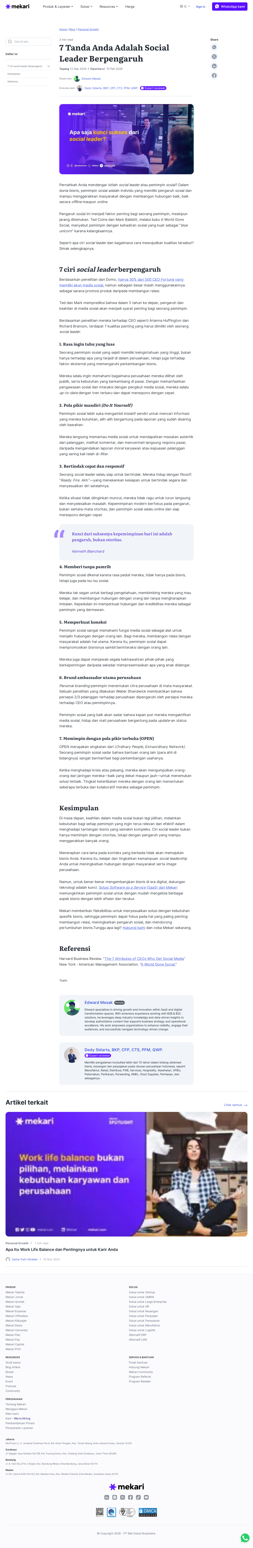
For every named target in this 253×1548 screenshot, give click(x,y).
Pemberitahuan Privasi (20, 1423)
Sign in (200, 6)
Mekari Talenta (15, 1292)
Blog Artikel (13, 1367)
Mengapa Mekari (16, 1409)
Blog (72, 29)
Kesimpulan (14, 73)
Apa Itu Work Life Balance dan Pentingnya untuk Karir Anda (62, 1249)
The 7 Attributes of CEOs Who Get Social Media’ (144, 959)
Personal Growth (88, 29)
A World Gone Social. (158, 964)
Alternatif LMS (138, 1339)
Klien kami (12, 1413)
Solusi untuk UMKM (141, 1297)
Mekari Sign (13, 1306)
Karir (18, 1418)
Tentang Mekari (16, 1404)
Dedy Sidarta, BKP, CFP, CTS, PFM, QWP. (111, 88)
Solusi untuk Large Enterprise (148, 1301)
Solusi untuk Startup (142, 1292)
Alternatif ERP (137, 1334)
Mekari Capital (15, 1344)
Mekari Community (141, 1372)
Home (63, 29)
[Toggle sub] (49, 66)
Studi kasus (13, 1362)
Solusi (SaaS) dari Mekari (138, 887)
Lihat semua (233, 1105)
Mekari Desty (14, 1325)
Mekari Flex (13, 1334)
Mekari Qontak (15, 1301)
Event (9, 1381)
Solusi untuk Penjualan (143, 1316)
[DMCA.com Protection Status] (147, 1512)
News (9, 1376)
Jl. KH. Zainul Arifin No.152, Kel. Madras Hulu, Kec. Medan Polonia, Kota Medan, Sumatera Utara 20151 (62, 1473)
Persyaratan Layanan (19, 1428)
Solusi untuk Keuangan (143, 1311)
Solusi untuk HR (139, 1306)
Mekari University (17, 1330)
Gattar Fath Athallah (25, 1259)
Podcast (11, 1386)
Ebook (10, 1372)
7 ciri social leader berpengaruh (25, 66)
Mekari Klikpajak (16, 1320)
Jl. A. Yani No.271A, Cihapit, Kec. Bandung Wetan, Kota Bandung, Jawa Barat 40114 (52, 1463)
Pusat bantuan (138, 1362)
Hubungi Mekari (139, 1367)
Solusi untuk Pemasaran (144, 1320)
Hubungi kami (134, 928)
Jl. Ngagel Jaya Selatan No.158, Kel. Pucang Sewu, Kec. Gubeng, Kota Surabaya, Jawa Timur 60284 (61, 1453)
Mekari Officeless (17, 1316)
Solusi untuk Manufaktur (144, 1325)
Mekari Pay (13, 1339)
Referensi (13, 81)
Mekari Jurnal (14, 1297)
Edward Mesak (91, 78)
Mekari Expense (16, 1311)
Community (13, 1390)
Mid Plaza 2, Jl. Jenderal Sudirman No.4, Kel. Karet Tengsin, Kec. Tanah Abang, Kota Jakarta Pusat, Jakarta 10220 (69, 1443)
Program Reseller (140, 1381)
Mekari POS (13, 1349)
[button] (186, 6)
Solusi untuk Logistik (142, 1330)
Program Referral (140, 1376)
